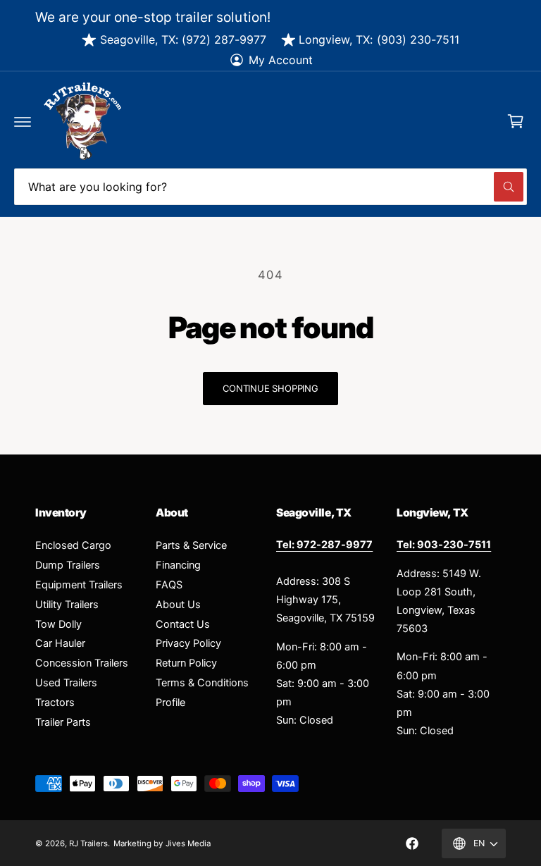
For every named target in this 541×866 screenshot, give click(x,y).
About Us (178, 604)
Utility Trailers (67, 604)
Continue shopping (270, 388)
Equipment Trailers (79, 585)
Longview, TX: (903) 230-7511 (379, 39)
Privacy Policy (188, 643)
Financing (178, 565)
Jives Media (188, 843)
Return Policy (186, 663)
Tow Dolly (58, 624)
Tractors (55, 702)
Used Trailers (66, 682)
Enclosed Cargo (73, 545)
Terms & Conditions (202, 682)
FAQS (169, 585)
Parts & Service (191, 545)
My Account (281, 60)
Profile (170, 702)
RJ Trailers (88, 843)
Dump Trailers (67, 565)
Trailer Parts (63, 722)
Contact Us (183, 624)
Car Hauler (60, 643)
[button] (22, 121)
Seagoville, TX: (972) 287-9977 (183, 39)
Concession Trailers (81, 663)
